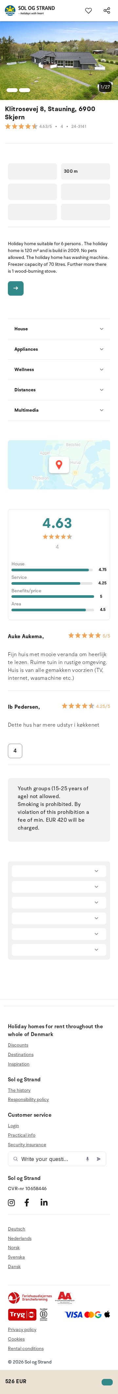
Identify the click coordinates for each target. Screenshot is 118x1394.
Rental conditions (26, 1348)
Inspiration (19, 1064)
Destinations (20, 1054)
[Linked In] (48, 1202)
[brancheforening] (30, 1303)
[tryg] (24, 1319)
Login (13, 1126)
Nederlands (19, 1238)
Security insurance (27, 1145)
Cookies (16, 1339)
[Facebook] (31, 1202)
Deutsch (16, 1229)
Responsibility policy (28, 1099)
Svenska (16, 1257)
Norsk (14, 1248)
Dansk (14, 1267)
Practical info (21, 1135)
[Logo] (27, 10)
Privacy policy (22, 1329)
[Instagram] (15, 1202)
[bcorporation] (45, 1319)
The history (19, 1090)
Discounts (18, 1045)
